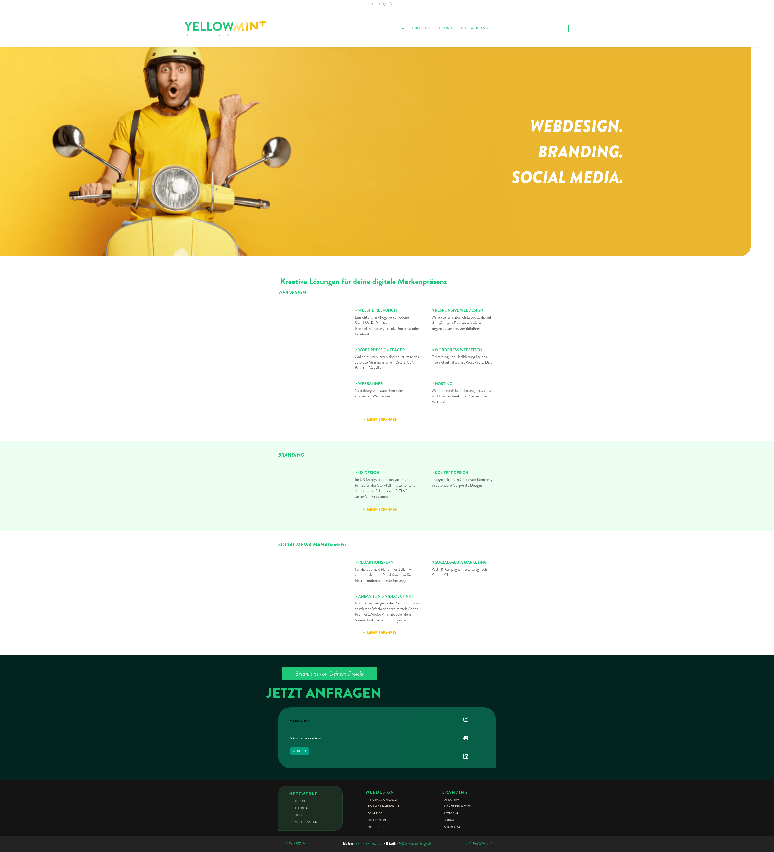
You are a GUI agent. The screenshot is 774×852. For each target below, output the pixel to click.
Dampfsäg (375, 813)
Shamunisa (452, 827)
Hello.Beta (299, 808)
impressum (295, 844)
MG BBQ (373, 827)
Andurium (451, 800)
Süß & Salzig (377, 820)
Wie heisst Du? (300, 721)
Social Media (565, 177)
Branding (578, 151)
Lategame (451, 813)
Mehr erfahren (382, 632)
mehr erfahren (382, 419)
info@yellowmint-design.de (413, 843)
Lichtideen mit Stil (457, 806)
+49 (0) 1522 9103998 (369, 843)
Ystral (449, 820)
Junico (296, 815)
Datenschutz (479, 844)
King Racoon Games (383, 800)
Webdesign (574, 126)
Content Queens (304, 822)
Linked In (298, 801)
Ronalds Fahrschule (383, 806)
